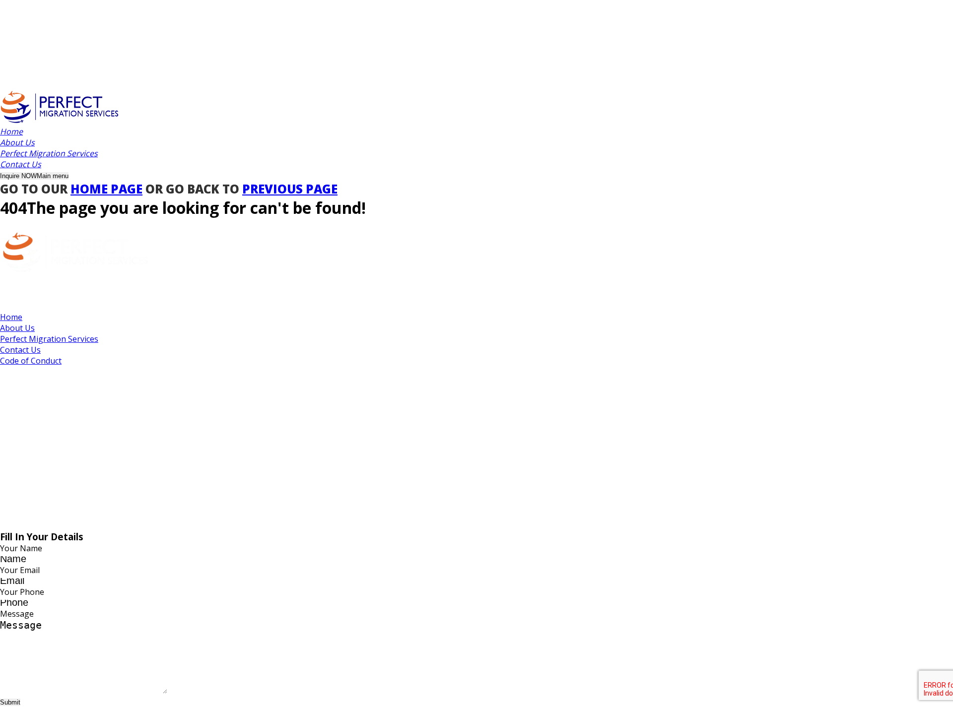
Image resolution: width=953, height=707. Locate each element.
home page (106, 189)
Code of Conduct (31, 360)
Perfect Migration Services (49, 338)
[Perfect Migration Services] (59, 120)
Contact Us (20, 349)
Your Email (20, 570)
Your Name (21, 548)
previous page (290, 189)
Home (11, 317)
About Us (17, 327)
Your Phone (22, 591)
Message (17, 613)
